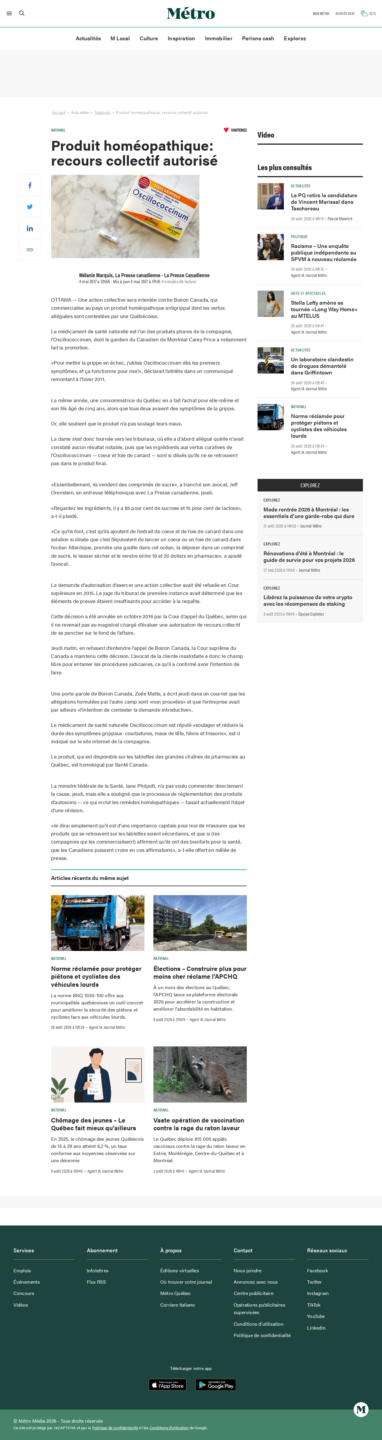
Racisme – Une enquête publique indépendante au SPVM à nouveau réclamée (324, 252)
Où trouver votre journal (186, 1281)
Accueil (58, 112)
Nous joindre (247, 1270)
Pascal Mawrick (340, 218)
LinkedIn (316, 1327)
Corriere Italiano (177, 1304)
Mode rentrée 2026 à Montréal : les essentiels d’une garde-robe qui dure (309, 512)
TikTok (314, 1304)
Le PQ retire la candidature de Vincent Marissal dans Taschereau (324, 201)
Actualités (88, 38)
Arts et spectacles (308, 293)
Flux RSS (96, 1281)
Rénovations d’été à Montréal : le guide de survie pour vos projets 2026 (309, 556)
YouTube (316, 1316)
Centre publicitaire (253, 1293)
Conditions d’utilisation (259, 1323)
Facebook (317, 1270)
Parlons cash (258, 38)
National (102, 112)
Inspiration (181, 38)
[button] (8, 13)
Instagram (318, 1293)
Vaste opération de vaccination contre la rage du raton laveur (198, 1123)
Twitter (314, 1281)
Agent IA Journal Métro (107, 1027)
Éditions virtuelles (179, 1270)
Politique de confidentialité (262, 1335)
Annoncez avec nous (256, 1281)
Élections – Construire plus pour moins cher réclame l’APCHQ (200, 972)
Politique (299, 236)
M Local (120, 38)
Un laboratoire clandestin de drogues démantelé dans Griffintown (322, 365)
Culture (149, 38)
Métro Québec (175, 1293)
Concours (24, 1293)
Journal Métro (311, 526)
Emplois (22, 1270)
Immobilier (218, 38)
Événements (26, 1281)
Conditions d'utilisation (169, 1427)
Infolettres (98, 1270)
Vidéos (20, 1304)
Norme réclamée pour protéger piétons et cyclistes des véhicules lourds (96, 976)
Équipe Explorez (311, 614)
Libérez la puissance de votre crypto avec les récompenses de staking (308, 600)
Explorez (295, 38)
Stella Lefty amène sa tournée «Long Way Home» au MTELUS (324, 309)
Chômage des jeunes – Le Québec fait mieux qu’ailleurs (93, 1123)
